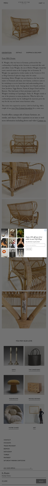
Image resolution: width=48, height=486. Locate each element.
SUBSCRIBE (28, 249)
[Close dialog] (45, 230)
